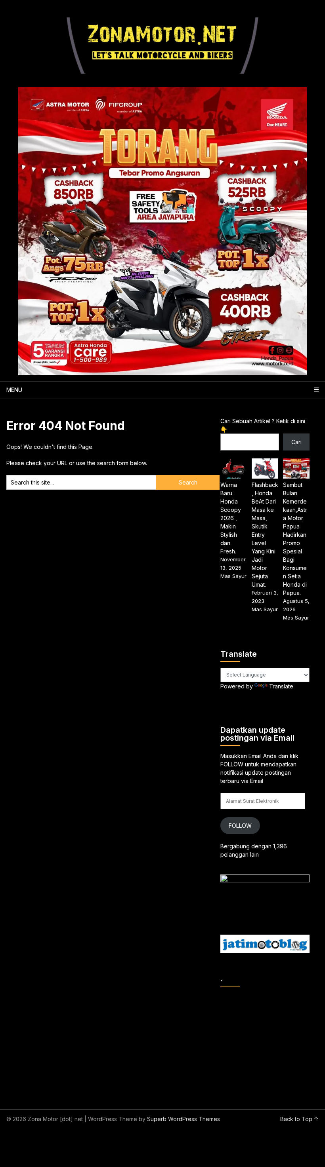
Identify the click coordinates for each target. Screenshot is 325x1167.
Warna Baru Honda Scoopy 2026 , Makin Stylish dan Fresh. (230, 518)
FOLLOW (240, 825)
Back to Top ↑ (299, 1119)
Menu (14, 389)
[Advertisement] (272, 1041)
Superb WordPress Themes (183, 1119)
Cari (296, 442)
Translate (281, 686)
